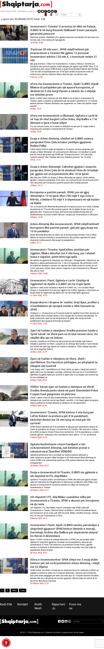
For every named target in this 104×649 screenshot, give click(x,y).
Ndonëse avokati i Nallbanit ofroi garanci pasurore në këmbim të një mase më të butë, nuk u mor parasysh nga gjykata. (64, 38)
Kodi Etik (6, 604)
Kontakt (22, 604)
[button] (6, 642)
